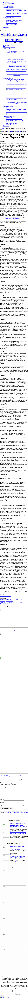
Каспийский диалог (11, 24)
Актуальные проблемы (9, 17)
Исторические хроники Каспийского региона (14, 131)
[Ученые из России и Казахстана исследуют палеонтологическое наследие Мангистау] (14, 634)
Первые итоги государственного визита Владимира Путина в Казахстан (17, 84)
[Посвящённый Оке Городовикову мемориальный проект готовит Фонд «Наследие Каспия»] (14, 658)
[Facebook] (1, 30)
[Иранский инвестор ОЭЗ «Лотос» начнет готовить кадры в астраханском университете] (14, 964)
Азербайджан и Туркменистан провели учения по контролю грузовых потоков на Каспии (17, 66)
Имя (1, 799)
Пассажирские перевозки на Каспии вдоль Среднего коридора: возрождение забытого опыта (14, 630)
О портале (6, 27)
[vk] (8, 30)
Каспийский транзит (11, 23)
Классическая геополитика (13, 9)
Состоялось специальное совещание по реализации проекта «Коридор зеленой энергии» (17, 56)
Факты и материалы (8, 7)
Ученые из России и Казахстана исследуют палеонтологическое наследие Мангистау (14, 654)
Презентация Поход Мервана (12, 218)
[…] (24, 830)
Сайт (1, 805)
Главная (2, 128)
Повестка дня (6, 4)
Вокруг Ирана (10, 18)
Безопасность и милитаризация (14, 21)
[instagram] (5, 30)
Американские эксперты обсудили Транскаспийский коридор (17, 103)
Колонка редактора (8, 6)
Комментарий (4, 787)
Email (2, 802)
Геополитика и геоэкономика (14, 20)
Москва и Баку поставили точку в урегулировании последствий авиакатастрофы (17, 94)
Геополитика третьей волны (13, 16)
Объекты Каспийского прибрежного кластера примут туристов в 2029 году (17, 75)
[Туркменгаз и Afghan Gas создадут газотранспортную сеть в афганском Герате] (14, 948)
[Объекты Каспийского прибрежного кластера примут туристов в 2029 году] (14, 932)
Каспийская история (5, 596)
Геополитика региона (9, 3)
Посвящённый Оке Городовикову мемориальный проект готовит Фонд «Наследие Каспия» (14, 776)
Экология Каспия (10, 25)
